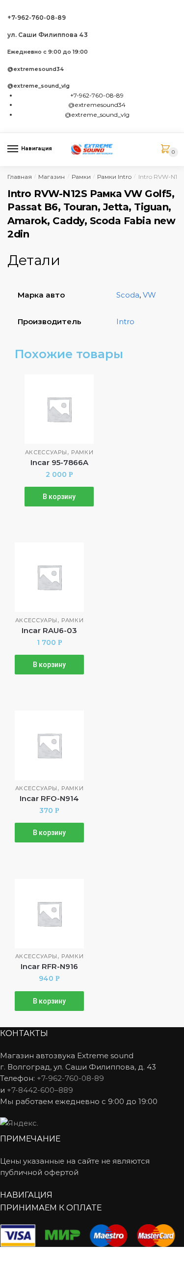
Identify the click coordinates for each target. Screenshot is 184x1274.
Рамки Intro (114, 176)
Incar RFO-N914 (49, 798)
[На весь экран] (60, 1256)
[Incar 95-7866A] (59, 409)
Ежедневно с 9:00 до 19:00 (47, 52)
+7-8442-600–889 (40, 1090)
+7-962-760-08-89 (36, 17)
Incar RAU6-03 (49, 630)
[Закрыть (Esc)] (11, 1256)
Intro (125, 321)
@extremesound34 (35, 69)
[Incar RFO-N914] (49, 745)
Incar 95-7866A (59, 462)
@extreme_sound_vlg (38, 86)
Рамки (81, 176)
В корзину (59, 497)
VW (149, 295)
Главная (19, 176)
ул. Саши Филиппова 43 (47, 34)
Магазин (51, 176)
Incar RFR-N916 (49, 966)
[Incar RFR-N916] (49, 913)
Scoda (127, 295)
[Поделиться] (35, 1256)
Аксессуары (46, 452)
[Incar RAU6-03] (49, 577)
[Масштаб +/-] (84, 1256)
